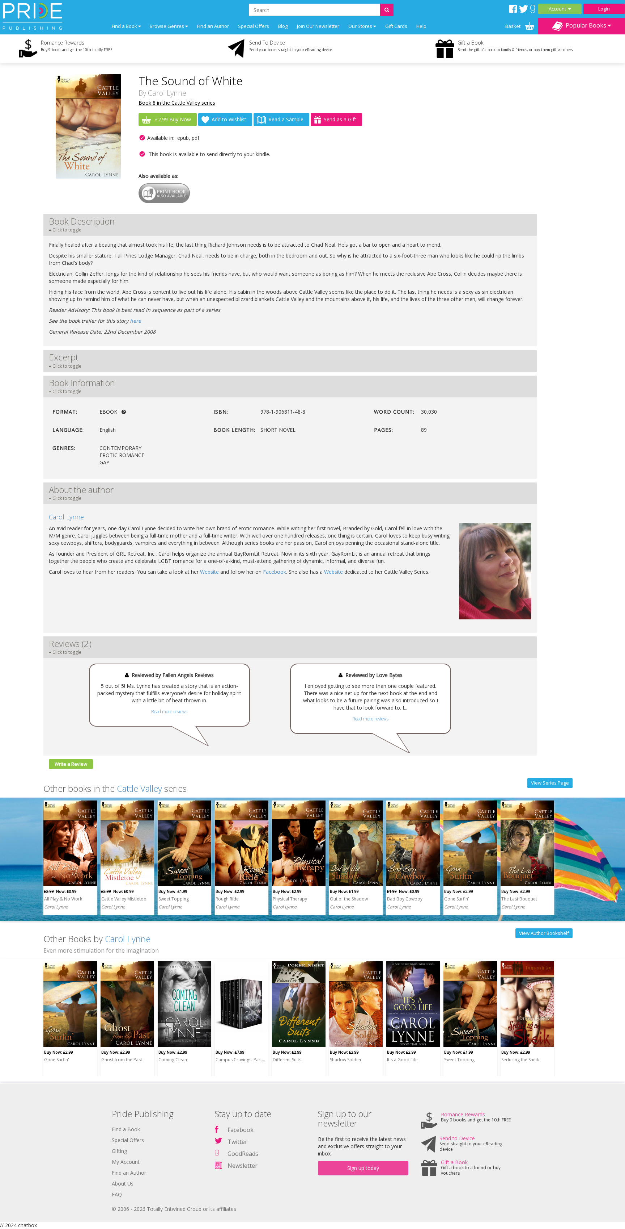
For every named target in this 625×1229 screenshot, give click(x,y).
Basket (513, 26)
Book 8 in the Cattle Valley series (177, 102)
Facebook (274, 571)
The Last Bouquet (519, 899)
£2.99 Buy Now (172, 119)
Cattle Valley (139, 788)
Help (421, 26)
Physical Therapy (290, 899)
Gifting (119, 1151)
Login (604, 8)
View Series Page (550, 782)
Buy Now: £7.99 (230, 1052)
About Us (122, 1183)
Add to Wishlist (229, 119)
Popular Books (585, 25)
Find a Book (126, 1129)
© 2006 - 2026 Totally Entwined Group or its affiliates (174, 1208)
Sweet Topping (173, 899)
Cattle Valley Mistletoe (123, 899)
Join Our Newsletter (318, 26)
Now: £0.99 (60, 891)
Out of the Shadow (349, 899)
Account (558, 8)
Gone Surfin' (456, 899)
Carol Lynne (167, 93)
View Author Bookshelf (544, 933)
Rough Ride (227, 899)
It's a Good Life (402, 1060)
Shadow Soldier (346, 1060)
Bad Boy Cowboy (404, 899)
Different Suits (287, 1060)
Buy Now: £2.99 (230, 891)
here (135, 320)
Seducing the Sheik (520, 1060)
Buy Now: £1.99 (172, 891)
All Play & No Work (63, 899)
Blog (283, 26)
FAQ (117, 1194)
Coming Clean (172, 1060)
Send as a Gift (340, 119)
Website (209, 571)
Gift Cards (396, 26)
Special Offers (253, 26)
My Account (126, 1161)
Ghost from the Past (121, 1060)
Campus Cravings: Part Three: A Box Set (240, 1060)
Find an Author (213, 26)
